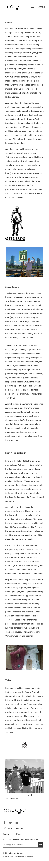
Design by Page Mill (26, 856)
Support (6, 834)
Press (19, 834)
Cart (41, 7)
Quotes (19, 828)
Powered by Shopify (10, 856)
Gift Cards (7, 828)
